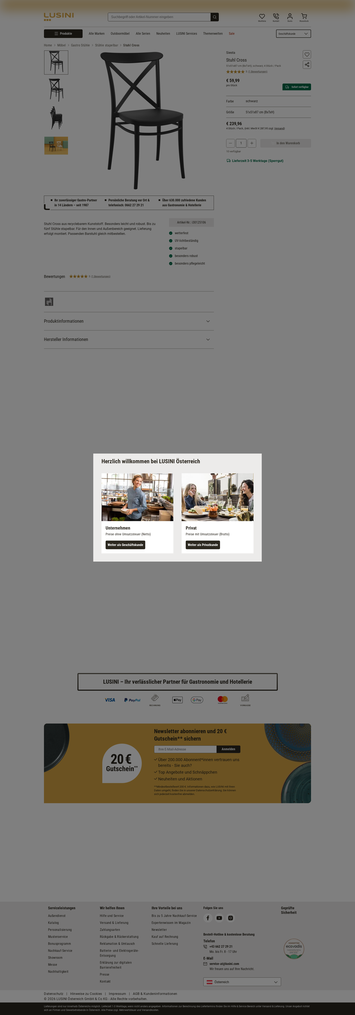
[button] (137, 513)
